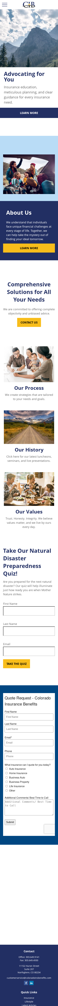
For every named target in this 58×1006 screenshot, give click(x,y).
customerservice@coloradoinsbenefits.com (29, 977)
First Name (10, 604)
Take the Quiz (16, 664)
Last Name (10, 624)
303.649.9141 (32, 957)
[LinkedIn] (31, 983)
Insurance (29, 997)
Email (6, 644)
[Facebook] (26, 983)
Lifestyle (29, 1001)
